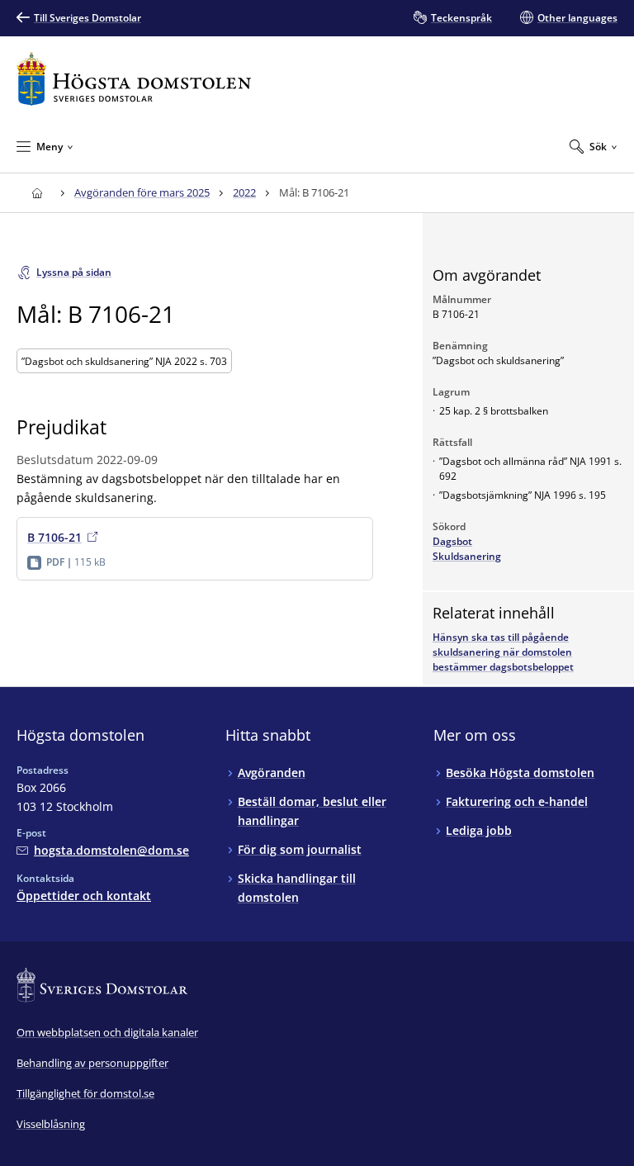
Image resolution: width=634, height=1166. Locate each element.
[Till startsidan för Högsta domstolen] (134, 79)
